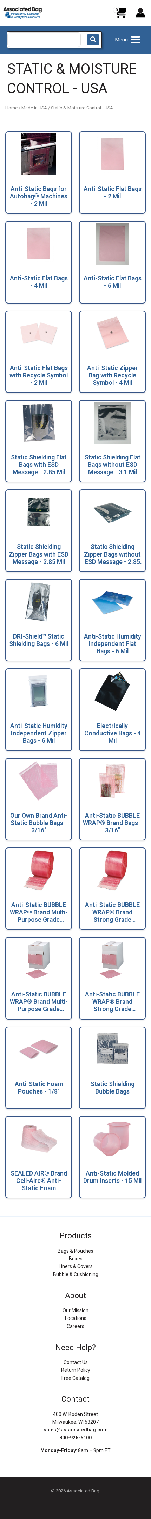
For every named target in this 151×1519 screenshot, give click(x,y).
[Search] (93, 39)
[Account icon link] (140, 13)
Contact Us (76, 1362)
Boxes (76, 1258)
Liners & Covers (76, 1266)
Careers (75, 1326)
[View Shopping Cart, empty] (120, 15)
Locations (75, 1318)
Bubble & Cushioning (75, 1274)
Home (11, 107)
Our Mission (75, 1310)
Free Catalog (75, 1378)
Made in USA (34, 107)
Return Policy (75, 1370)
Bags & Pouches (75, 1251)
